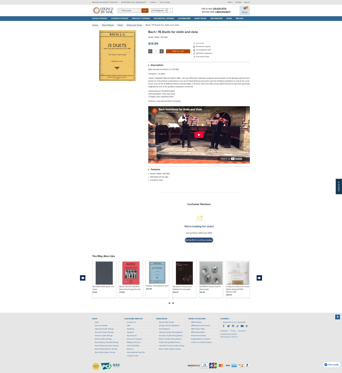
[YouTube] (242, 326)
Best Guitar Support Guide (170, 349)
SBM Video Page (198, 329)
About (230, 2)
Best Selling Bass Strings (105, 352)
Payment (130, 332)
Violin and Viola (134, 25)
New (97, 322)
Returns (130, 349)
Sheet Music (108, 25)
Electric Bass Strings (103, 339)
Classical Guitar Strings (104, 329)
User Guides (165, 2)
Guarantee (224, 331)
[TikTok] (238, 326)
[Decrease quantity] (150, 51)
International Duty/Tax (136, 352)
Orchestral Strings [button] (165, 18)
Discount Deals (101, 326)
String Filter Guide (166, 322)
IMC (166, 177)
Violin (120, 25)
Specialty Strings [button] (142, 18)
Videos (153, 2)
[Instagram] (233, 326)
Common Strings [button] (120, 18)
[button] (244, 12)
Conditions (242, 331)
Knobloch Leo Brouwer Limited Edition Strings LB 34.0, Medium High (237, 289)
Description (157, 65)
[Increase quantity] (162, 51)
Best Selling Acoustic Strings (106, 346)
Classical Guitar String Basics (171, 332)
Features (155, 169)
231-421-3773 (219, 9)
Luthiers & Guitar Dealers (201, 342)
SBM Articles (196, 322)
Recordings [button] (217, 18)
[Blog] (247, 326)
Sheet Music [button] (202, 18)
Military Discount (134, 342)
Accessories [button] (185, 18)
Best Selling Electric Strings (106, 349)
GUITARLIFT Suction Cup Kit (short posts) (210, 288)
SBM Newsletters (198, 332)
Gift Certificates (133, 346)
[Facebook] (224, 326)
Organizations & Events (200, 339)
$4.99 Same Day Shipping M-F (133, 2)
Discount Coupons (134, 339)
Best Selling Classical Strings (106, 342)
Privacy (233, 331)
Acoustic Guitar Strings (104, 332)
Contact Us (131, 322)
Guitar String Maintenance (169, 342)
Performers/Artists (198, 336)
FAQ (128, 326)
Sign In (247, 2)
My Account (132, 336)
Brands (239, 18)
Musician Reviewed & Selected (105, 2)
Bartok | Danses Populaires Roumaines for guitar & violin (130, 288)
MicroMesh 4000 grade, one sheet (103, 288)
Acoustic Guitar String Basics (171, 336)
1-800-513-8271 (222, 12)
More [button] (230, 18)
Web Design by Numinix (229, 337)
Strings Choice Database (169, 326)
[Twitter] (228, 326)
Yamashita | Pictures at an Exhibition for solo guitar (182, 288)
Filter (145, 10)
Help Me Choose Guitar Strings (172, 346)
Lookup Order (133, 356)
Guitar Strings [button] (100, 18)
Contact (238, 2)
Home (95, 25)
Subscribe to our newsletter (234, 322)
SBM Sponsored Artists (200, 326)
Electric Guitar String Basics (170, 339)
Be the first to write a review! (199, 240)
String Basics (164, 329)
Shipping (130, 329)
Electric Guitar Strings (104, 336)
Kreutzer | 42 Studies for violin (157, 286)
